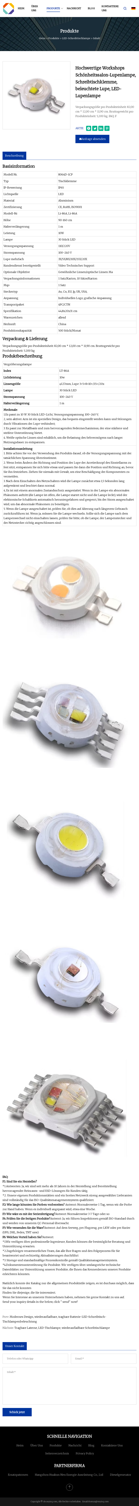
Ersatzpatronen (18, 1474)
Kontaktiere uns (110, 8)
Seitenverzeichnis (57, 1453)
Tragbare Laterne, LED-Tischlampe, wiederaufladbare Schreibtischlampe (62, 1327)
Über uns (34, 8)
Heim (21, 8)
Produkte (53, 8)
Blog (91, 8)
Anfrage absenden (94, 139)
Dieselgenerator (120, 1474)
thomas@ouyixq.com (98, 1501)
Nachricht (74, 8)
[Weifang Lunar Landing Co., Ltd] (8, 8)
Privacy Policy (85, 1453)
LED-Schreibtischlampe (76, 38)
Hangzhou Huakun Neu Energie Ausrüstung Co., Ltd (69, 1474)
